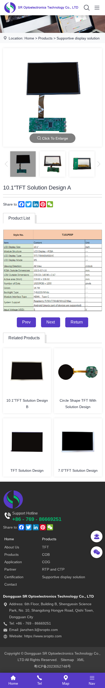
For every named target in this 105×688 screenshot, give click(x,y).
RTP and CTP (53, 569)
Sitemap (67, 660)
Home (29, 38)
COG (46, 562)
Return (77, 322)
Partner (10, 569)
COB (46, 554)
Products (45, 38)
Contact (10, 584)
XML (80, 660)
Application (13, 562)
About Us (11, 547)
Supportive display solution (78, 38)
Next (50, 322)
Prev (26, 322)
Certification (13, 577)
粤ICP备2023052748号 (52, 666)
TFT (45, 547)
